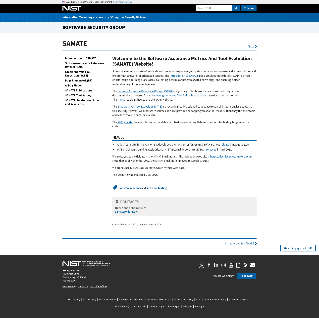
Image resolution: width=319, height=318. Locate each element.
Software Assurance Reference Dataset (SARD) (84, 65)
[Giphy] (238, 265)
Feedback (246, 276)
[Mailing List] (253, 265)
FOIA (198, 299)
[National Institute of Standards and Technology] (86, 263)
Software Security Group (93, 27)
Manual (121, 99)
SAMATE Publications (78, 90)
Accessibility (89, 299)
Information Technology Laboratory (85, 17)
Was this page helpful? (298, 248)
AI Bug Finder (73, 85)
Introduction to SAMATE (80, 58)
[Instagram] (223, 265)
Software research (130, 188)
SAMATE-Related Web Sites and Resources (82, 102)
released (226, 144)
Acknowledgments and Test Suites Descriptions (177, 95)
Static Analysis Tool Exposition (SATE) (78, 73)
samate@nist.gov (126, 211)
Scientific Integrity (239, 299)
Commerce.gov (156, 306)
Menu (251, 8)
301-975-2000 (68, 280)
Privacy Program (107, 299)
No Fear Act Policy (183, 299)
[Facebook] (209, 265)
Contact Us (83, 286)
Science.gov (174, 306)
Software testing (156, 188)
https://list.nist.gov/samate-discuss (231, 156)
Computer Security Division (129, 17)
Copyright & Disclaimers (131, 299)
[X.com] (201, 265)
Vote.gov (199, 306)
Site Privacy (74, 299)
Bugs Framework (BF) (78, 80)
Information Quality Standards (130, 306)
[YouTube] (231, 265)
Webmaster (68, 286)
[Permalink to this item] (155, 64)
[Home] (71, 8)
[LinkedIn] (216, 265)
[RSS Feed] (245, 265)
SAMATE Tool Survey (78, 95)
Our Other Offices (98, 286)
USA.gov (187, 306)
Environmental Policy (215, 299)
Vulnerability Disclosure (159, 299)
